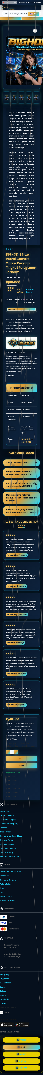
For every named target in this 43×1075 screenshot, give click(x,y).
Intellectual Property (9, 823)
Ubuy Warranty (6, 852)
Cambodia (4, 999)
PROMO (23, 1040)
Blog (2, 888)
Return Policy (5, 884)
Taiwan (3, 991)
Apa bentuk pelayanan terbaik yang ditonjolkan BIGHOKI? (21, 484)
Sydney (3, 987)
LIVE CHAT (23, 1068)
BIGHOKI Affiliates (7, 900)
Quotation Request (8, 819)
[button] (35, 31)
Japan (3, 995)
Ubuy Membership (8, 848)
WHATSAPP (23, 1061)
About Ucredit (6, 896)
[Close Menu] (2, 9)
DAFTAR (21, 758)
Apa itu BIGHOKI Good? (17, 462)
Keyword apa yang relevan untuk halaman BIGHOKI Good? (21, 511)
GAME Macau (5, 983)
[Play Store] (22, 1025)
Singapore (4, 979)
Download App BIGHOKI (10, 872)
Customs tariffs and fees (11, 836)
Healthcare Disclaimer (9, 856)
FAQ (1, 892)
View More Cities (7, 1007)
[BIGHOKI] (11, 9)
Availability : (11, 301)
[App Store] (7, 1025)
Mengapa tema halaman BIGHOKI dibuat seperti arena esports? (20, 498)
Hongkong (4, 974)
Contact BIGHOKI (7, 815)
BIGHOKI (9, 249)
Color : (11, 309)
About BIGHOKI (6, 811)
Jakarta (3, 1003)
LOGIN (21, 765)
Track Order (5, 832)
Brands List (4, 876)
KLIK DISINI (10, 376)
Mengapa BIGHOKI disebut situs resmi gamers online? (19, 473)
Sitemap (3, 828)
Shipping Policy (6, 840)
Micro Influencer (7, 844)
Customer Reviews (8, 880)
